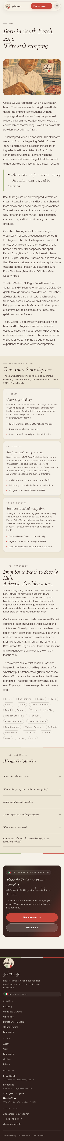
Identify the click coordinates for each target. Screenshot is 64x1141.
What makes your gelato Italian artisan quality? (25, 789)
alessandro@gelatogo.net (16, 1113)
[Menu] (57, 6)
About (6, 1043)
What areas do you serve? (15, 827)
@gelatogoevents (12, 1124)
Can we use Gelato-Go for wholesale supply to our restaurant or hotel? (26, 840)
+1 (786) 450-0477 (12, 1119)
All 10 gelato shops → (13, 1093)
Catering (7, 1006)
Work (5, 1048)
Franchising (8, 1032)
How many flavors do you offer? (18, 801)
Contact (7, 1059)
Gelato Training (10, 1026)
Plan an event (41, 6)
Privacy (6, 1064)
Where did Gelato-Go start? (16, 776)
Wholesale (32, 927)
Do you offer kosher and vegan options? (21, 814)
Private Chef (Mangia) (14, 1021)
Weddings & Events (12, 1011)
